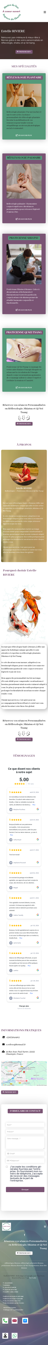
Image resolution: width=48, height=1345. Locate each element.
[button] (44, 12)
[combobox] (8, 1160)
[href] (24, 1073)
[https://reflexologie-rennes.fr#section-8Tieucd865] (24, 1235)
